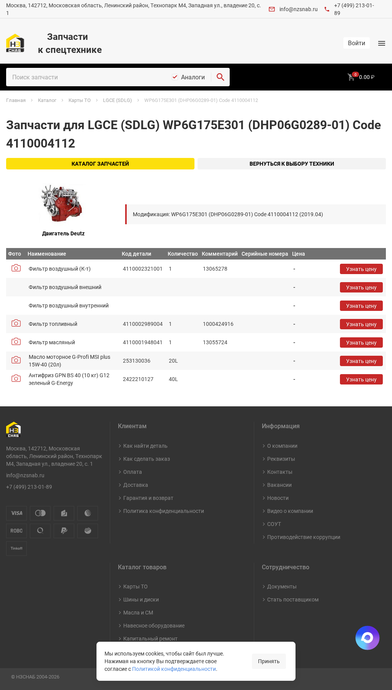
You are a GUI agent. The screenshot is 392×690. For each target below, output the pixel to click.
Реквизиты (281, 458)
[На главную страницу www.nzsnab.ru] (15, 43)
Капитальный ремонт (150, 638)
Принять (269, 661)
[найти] (220, 77)
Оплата (132, 471)
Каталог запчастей (100, 163)
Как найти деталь (145, 445)
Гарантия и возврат (148, 497)
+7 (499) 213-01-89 (29, 486)
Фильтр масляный (52, 342)
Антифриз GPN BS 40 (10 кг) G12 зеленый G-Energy (69, 378)
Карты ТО (135, 586)
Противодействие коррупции (303, 536)
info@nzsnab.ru (298, 9)
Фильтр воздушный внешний (65, 287)
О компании (282, 445)
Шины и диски (141, 599)
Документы (282, 586)
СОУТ (274, 523)
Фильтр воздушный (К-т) (60, 268)
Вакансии (279, 484)
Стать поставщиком (292, 599)
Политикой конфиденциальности (174, 668)
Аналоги (193, 77)
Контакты (279, 471)
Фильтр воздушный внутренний (69, 305)
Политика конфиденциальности (163, 510)
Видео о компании (290, 510)
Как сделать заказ (146, 458)
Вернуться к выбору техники (292, 163)
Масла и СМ (138, 612)
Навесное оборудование (154, 625)
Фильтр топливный (53, 323)
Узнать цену (361, 269)
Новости (278, 497)
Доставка (135, 484)
